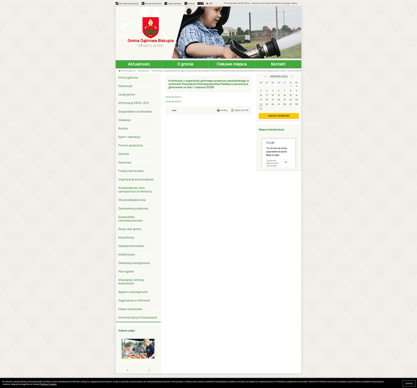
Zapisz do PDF (241, 110)
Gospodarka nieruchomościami (130, 218)
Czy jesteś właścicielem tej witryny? (272, 163)
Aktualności (139, 64)
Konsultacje (126, 237)
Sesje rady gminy (129, 229)
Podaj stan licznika (131, 171)
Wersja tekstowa (153, 3)
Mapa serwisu (175, 3)
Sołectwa (124, 162)
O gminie (185, 64)
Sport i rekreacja (129, 137)
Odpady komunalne (131, 246)
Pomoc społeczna (130, 145)
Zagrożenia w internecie (134, 300)
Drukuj (224, 110)
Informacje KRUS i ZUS (133, 103)
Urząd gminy (126, 94)
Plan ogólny (126, 271)
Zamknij (409, 383)
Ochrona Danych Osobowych (137, 317)
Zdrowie (123, 154)
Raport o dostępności (133, 292)
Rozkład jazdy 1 (173, 97)
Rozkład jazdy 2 (174, 101)
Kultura (123, 128)
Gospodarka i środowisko (135, 111)
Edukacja (124, 120)
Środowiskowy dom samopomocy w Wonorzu (135, 189)
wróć (174, 110)
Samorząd (125, 86)
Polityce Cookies (48, 384)
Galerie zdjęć (126, 330)
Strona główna (129, 71)
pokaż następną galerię (149, 370)
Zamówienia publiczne (133, 208)
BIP (211, 3)
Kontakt (278, 64)
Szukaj (191, 3)
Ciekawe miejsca (232, 64)
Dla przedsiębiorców (132, 200)
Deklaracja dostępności (134, 263)
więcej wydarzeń (278, 115)
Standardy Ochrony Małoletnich (131, 281)
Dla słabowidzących (129, 3)
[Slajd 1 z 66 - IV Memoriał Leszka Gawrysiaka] (138, 349)
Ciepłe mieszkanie (130, 309)
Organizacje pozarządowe (135, 179)
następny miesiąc (292, 76)
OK (285, 162)
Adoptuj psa (126, 254)
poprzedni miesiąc (265, 76)
